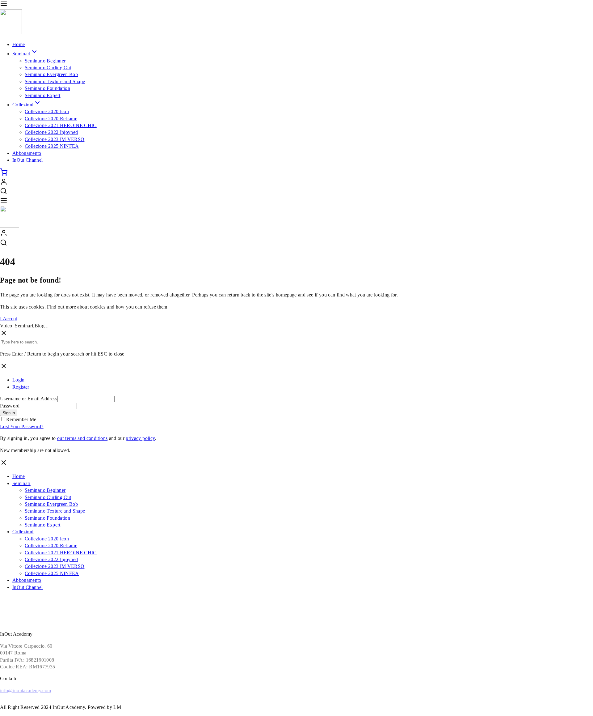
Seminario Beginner (45, 60)
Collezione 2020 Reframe (51, 118)
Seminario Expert (43, 95)
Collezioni (23, 104)
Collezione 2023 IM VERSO (54, 139)
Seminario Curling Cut (48, 67)
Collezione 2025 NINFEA (52, 146)
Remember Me (21, 419)
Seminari (21, 53)
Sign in (8, 413)
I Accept (8, 318)
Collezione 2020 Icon (47, 111)
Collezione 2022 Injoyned (51, 132)
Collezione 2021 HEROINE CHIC (61, 125)
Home (18, 44)
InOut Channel (27, 160)
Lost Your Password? (22, 426)
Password (10, 405)
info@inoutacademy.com (25, 690)
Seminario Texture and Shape (55, 81)
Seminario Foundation (47, 88)
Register (20, 387)
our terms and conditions (82, 438)
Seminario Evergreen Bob (51, 74)
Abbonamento (26, 153)
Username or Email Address (28, 398)
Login (18, 379)
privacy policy (140, 438)
